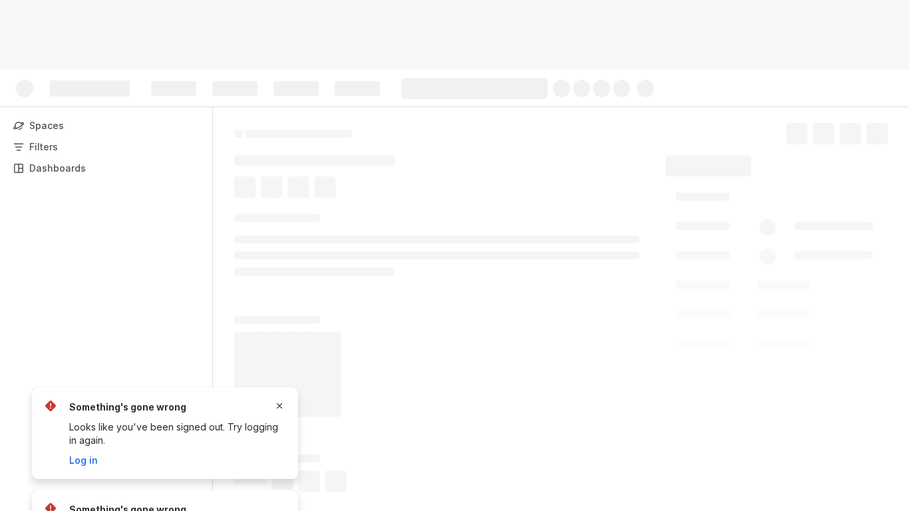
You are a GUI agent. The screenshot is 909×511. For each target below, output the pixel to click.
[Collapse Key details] (226, 223)
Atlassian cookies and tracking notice (359, 41)
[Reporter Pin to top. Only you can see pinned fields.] (726, 274)
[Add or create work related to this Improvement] (247, 191)
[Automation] (799, 162)
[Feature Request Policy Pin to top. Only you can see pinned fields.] (788, 322)
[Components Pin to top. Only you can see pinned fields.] (764, 355)
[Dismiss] (279, 406)
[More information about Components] (748, 356)
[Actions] (882, 131)
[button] (772, 197)
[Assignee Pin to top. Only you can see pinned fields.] (730, 227)
